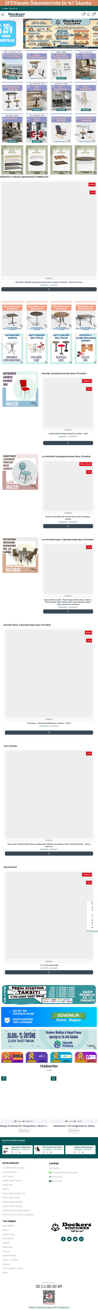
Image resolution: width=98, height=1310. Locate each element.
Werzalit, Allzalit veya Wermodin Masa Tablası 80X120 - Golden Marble (49, 282)
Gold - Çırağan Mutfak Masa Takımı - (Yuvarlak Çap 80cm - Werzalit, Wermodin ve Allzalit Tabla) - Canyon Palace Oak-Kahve (68, 602)
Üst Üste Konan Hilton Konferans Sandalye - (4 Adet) (84, 1147)
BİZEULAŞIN (92, 915)
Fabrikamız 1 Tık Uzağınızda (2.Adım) (24, 1126)
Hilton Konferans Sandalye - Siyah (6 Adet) (21, 1147)
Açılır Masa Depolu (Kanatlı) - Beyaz (49, 844)
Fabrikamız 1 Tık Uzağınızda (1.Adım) (73, 1126)
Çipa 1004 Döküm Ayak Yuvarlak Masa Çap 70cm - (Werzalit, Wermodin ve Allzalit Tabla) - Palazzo (53, 1147)
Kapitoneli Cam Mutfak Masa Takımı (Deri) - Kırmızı (49, 723)
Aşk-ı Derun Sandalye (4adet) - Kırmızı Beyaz (68, 516)
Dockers (49, 278)
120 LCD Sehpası (49, 965)
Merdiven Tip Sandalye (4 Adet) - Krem (68, 433)
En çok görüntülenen (13, 1141)
